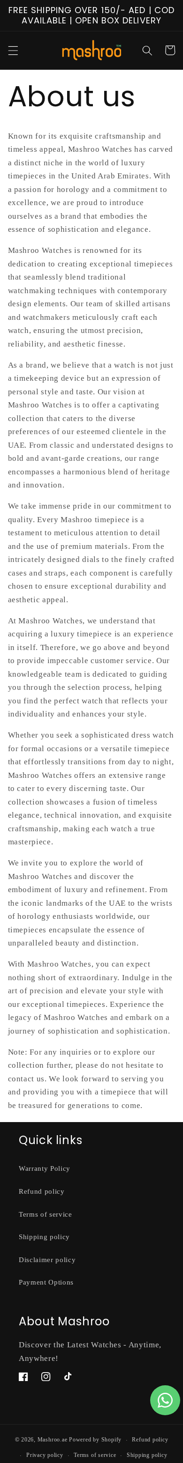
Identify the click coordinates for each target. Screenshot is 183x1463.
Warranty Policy (44, 1168)
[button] (12, 50)
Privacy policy (44, 1455)
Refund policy (42, 1191)
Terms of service (45, 1214)
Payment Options (46, 1282)
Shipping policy (44, 1237)
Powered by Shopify (95, 1440)
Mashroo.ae (53, 1440)
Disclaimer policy (47, 1260)
